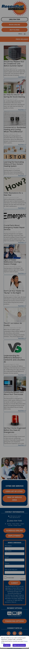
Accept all (7, 645)
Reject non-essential (19, 645)
